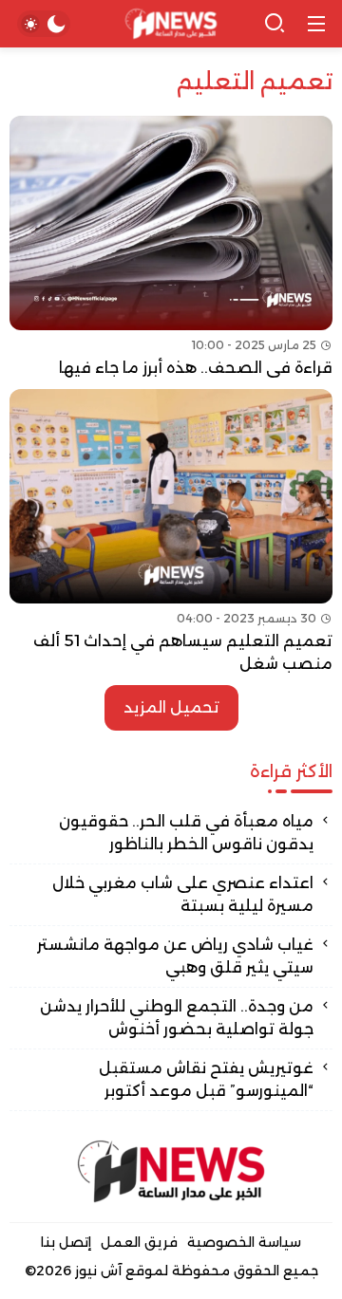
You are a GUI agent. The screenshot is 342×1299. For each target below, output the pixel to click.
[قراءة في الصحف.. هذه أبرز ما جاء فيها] (171, 248)
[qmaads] (171, 1171)
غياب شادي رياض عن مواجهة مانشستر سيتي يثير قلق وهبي (175, 956)
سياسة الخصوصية (244, 1242)
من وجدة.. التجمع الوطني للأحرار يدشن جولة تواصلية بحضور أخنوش (177, 1017)
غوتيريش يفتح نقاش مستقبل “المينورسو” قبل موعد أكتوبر (206, 1079)
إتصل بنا (66, 1242)
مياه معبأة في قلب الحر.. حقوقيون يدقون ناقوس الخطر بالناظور (186, 832)
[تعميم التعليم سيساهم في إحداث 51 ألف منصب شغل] (171, 532)
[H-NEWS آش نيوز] (171, 24)
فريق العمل (139, 1242)
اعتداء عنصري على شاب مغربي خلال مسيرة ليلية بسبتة (183, 894)
